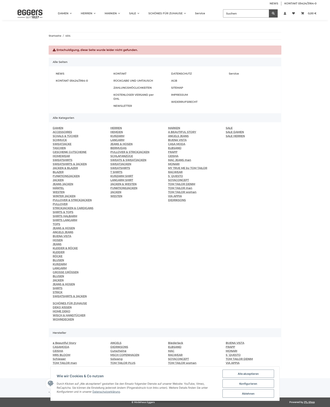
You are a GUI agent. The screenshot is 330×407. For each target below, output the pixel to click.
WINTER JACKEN (64, 196)
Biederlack (175, 343)
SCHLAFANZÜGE (121, 156)
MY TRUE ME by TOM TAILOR (187, 168)
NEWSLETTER (122, 106)
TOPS (56, 224)
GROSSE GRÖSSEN (65, 272)
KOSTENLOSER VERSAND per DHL (133, 97)
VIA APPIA (175, 196)
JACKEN (58, 180)
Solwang (116, 359)
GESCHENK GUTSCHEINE (70, 152)
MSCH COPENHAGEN (124, 355)
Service (200, 13)
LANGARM (60, 268)
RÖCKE (57, 256)
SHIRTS (57, 288)
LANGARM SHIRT (121, 180)
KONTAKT (119, 73)
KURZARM (60, 264)
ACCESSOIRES (62, 132)
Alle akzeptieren (248, 373)
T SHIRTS (116, 172)
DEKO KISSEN (62, 307)
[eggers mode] (27, 13)
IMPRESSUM (179, 95)
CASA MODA (176, 144)
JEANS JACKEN (63, 184)
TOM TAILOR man (180, 188)
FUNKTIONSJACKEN (66, 176)
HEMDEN (116, 132)
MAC (171, 351)
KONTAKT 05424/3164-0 (300, 3)
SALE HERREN (235, 136)
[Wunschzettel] (293, 13)
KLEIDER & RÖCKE (65, 248)
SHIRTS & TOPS (63, 212)
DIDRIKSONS (177, 200)
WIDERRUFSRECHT (184, 102)
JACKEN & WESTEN (123, 184)
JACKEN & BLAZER (65, 168)
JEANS (57, 244)
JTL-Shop (309, 402)
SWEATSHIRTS (62, 160)
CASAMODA (61, 347)
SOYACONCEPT (178, 180)
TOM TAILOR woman (182, 192)
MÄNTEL (58, 188)
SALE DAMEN (235, 132)
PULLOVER (60, 204)
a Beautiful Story (64, 343)
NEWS (274, 3)
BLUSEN (58, 260)
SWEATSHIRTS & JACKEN (70, 164)
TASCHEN (59, 148)
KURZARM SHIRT (121, 176)
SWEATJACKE (62, 144)
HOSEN (58, 240)
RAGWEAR (175, 172)
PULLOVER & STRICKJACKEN (72, 200)
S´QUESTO (175, 176)
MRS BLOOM (61, 355)
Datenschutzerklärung (106, 391)
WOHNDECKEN (63, 319)
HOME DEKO (61, 311)
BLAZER (58, 172)
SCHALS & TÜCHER (65, 136)
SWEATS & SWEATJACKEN (128, 160)
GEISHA (173, 156)
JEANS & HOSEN (64, 228)
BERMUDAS (118, 148)
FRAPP (172, 152)
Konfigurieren (248, 383)
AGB (174, 80)
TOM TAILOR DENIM (181, 184)
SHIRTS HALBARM (65, 216)
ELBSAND (174, 148)
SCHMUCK (60, 140)
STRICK (57, 292)
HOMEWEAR (61, 156)
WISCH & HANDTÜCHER (69, 315)
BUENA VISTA (62, 236)
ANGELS (115, 343)
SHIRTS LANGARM (65, 220)
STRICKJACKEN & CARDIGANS (73, 208)
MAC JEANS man (179, 160)
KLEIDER (59, 252)
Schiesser (59, 359)
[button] (285, 13)
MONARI (174, 164)
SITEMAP (177, 87)
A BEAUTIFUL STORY (182, 132)
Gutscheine (118, 351)
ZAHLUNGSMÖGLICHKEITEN (132, 87)
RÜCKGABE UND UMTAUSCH (133, 80)
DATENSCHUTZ (181, 73)
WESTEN (59, 192)
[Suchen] (273, 13)
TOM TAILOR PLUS (122, 363)
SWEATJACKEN (120, 164)
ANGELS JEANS (63, 232)
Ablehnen (248, 393)
